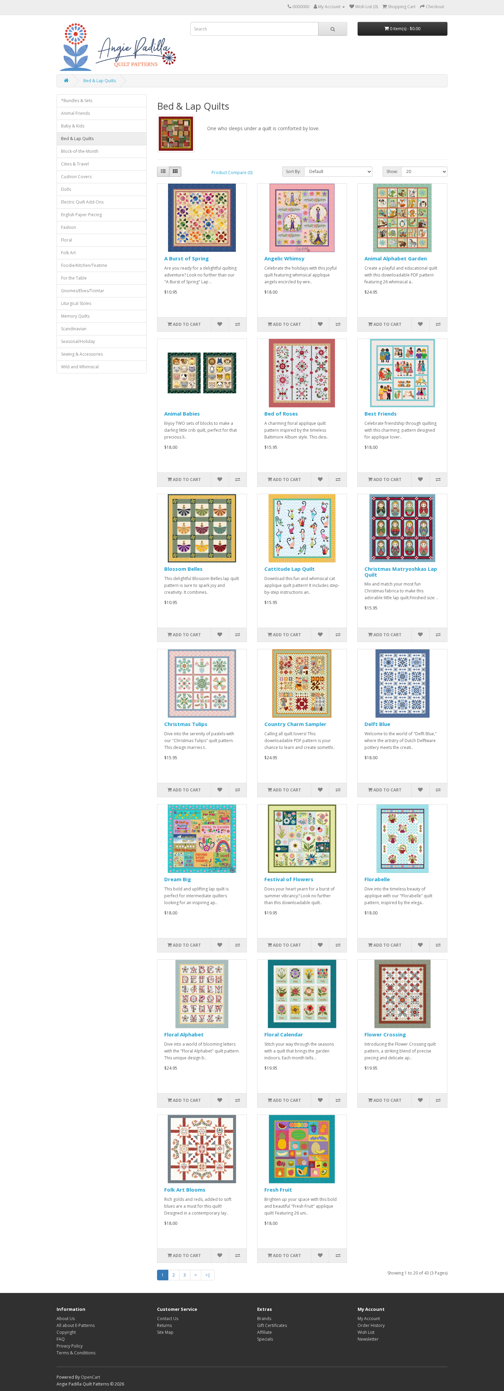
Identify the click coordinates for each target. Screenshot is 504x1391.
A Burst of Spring (186, 258)
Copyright (66, 1332)
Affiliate (264, 1332)
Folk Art (68, 253)
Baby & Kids (72, 126)
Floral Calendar (283, 1034)
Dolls (66, 189)
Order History (371, 1325)
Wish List (366, 1332)
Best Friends (380, 413)
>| (207, 1275)
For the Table (74, 278)
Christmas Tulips (185, 724)
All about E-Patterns (76, 1325)
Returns (164, 1325)
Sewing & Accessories (82, 354)
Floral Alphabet (184, 1034)
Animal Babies (182, 413)
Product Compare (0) (232, 172)
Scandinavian (73, 329)
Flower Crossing (385, 1034)
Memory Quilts (75, 316)
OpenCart (90, 1377)
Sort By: (293, 171)
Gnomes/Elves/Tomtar (82, 291)
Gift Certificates (272, 1325)
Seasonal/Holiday (78, 341)
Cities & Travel (75, 164)
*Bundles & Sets (76, 100)
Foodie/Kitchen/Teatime (84, 265)
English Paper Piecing (81, 215)
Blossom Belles (183, 568)
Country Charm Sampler (295, 724)
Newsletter (368, 1339)
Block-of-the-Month (79, 151)
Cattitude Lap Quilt (289, 568)
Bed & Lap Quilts (99, 81)
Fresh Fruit (278, 1189)
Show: (392, 171)
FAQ (61, 1339)
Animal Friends (75, 113)
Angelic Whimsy (284, 258)
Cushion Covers (76, 177)
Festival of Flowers (288, 879)
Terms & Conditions (76, 1353)
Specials (265, 1339)
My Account (369, 1318)
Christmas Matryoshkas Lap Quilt (400, 571)
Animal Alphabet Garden (395, 258)
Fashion (68, 227)
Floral (66, 240)
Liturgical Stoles (76, 303)
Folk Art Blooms (184, 1189)
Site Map (165, 1332)
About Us (66, 1318)
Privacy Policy (70, 1346)
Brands (264, 1318)
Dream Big (177, 879)
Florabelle (377, 879)
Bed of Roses (281, 413)
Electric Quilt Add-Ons (82, 202)
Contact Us (167, 1318)
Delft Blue (377, 724)
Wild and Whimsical (80, 367)
